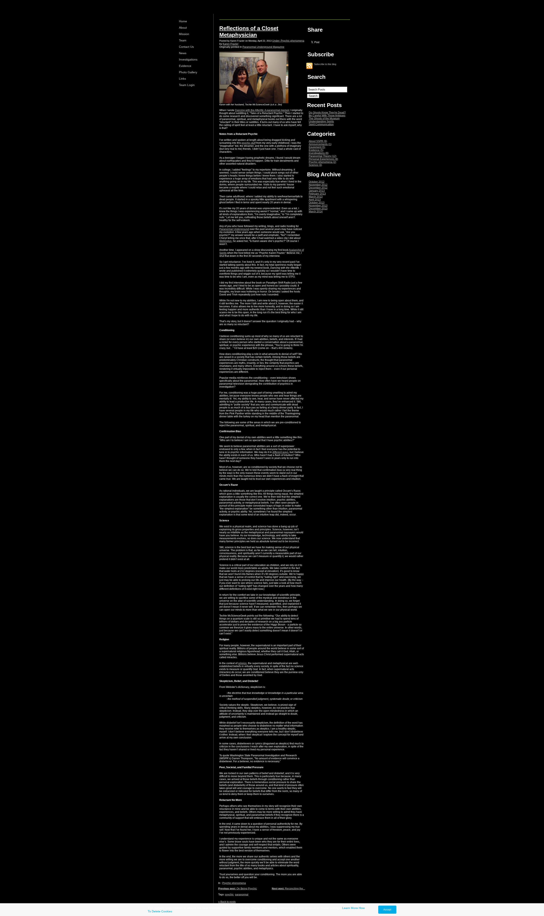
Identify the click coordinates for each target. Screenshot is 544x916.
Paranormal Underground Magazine (263, 46)
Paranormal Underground (234, 229)
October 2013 (316, 202)
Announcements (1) (320, 144)
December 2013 (318, 208)
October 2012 (316, 181)
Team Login (187, 85)
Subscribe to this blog (325, 64)
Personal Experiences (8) (323, 159)
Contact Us (186, 46)
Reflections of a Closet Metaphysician (248, 31)
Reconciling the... (288, 888)
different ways (280, 452)
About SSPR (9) (318, 141)
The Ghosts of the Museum (324, 118)
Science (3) (315, 165)
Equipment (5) (317, 147)
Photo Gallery (188, 72)
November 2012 (318, 184)
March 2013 (316, 196)
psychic (229, 894)
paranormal (241, 894)
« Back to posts (227, 901)
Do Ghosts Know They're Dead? (327, 112)
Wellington (225, 241)
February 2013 (317, 193)
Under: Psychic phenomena (288, 40)
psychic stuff (249, 142)
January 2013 (317, 190)
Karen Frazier (230, 43)
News (182, 53)
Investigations (188, 59)
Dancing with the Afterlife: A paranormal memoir (262, 110)
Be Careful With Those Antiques (327, 115)
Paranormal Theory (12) (322, 156)
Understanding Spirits (321, 121)
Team (182, 40)
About (183, 27)
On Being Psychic (237, 888)
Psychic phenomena (234, 883)
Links (182, 78)
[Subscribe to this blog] (309, 65)
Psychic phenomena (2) (322, 162)
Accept (387, 909)
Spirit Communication (321, 124)
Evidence (185, 66)
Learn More (350, 908)
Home (183, 21)
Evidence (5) (316, 150)
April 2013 (315, 199)
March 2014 (316, 211)
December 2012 (318, 187)
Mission (184, 34)
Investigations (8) (319, 153)
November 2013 (318, 205)
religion (242, 663)
